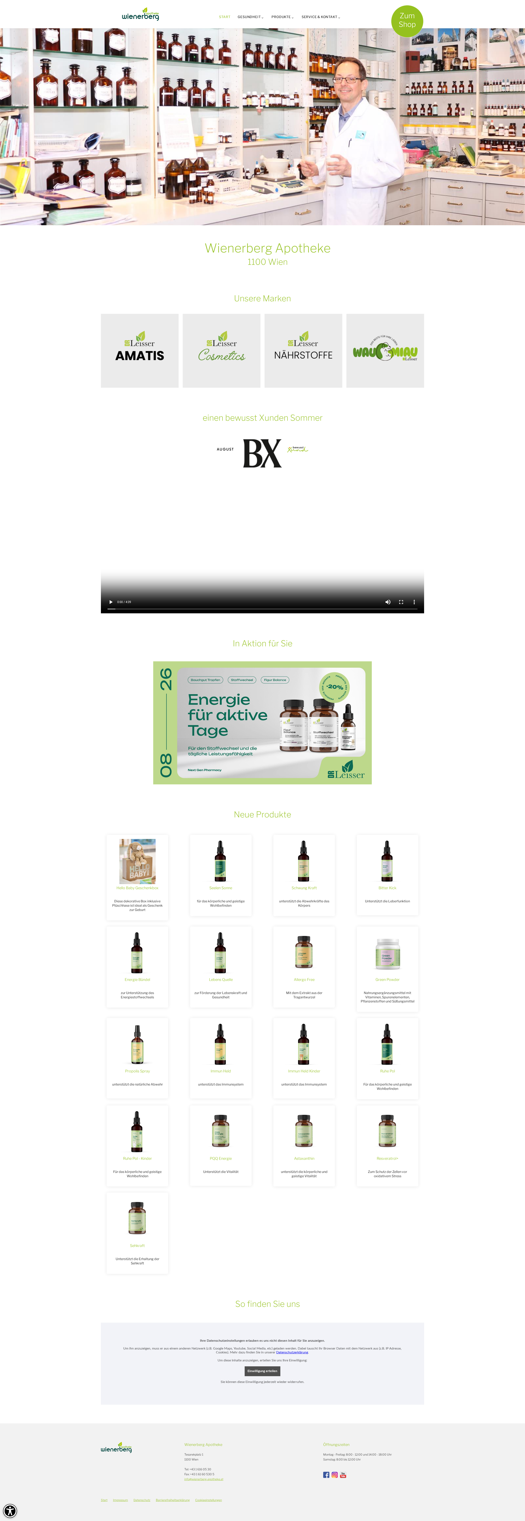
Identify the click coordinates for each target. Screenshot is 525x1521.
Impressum (120, 1500)
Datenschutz (142, 1500)
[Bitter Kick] (387, 861)
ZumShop (407, 20)
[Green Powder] (387, 953)
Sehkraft (137, 1245)
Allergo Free (304, 979)
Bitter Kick (387, 888)
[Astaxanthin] (304, 1132)
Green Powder (387, 979)
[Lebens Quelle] (220, 953)
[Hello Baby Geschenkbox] (137, 861)
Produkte (281, 17)
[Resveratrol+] (387, 1132)
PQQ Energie (221, 1158)
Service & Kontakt (319, 17)
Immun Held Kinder (304, 1071)
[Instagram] (335, 1475)
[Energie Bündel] (137, 953)
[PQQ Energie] (220, 1132)
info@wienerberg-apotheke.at (203, 1479)
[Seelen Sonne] (220, 861)
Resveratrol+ (387, 1158)
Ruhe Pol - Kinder (137, 1158)
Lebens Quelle (221, 979)
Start (224, 17)
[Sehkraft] (137, 1219)
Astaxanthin (304, 1158)
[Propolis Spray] (137, 1044)
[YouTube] (343, 1475)
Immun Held (221, 1071)
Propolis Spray (137, 1071)
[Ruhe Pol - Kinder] (137, 1132)
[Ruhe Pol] (387, 1044)
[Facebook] (326, 1475)
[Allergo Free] (304, 953)
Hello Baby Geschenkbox (137, 888)
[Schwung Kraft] (304, 861)
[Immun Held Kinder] (304, 1044)
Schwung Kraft (304, 888)
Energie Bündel (137, 979)
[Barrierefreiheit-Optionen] (10, 1511)
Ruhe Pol (387, 1071)
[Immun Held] (220, 1044)
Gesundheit (249, 17)
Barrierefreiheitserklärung (173, 1500)
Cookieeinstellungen (208, 1500)
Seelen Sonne (220, 888)
